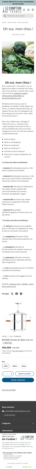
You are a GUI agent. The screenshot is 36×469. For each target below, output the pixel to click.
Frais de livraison (18, 351)
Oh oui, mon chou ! (23, 22)
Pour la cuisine (12, 22)
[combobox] (18, 16)
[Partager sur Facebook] (16, 293)
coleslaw (24, 284)
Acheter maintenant (18, 380)
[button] (28, 9)
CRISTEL (4, 336)
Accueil (4, 22)
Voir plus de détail (9, 390)
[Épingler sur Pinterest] (21, 293)
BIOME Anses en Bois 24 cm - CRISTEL (17, 341)
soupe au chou (14, 284)
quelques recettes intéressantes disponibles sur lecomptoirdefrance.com (15, 95)
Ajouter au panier (24, 374)
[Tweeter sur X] (12, 293)
